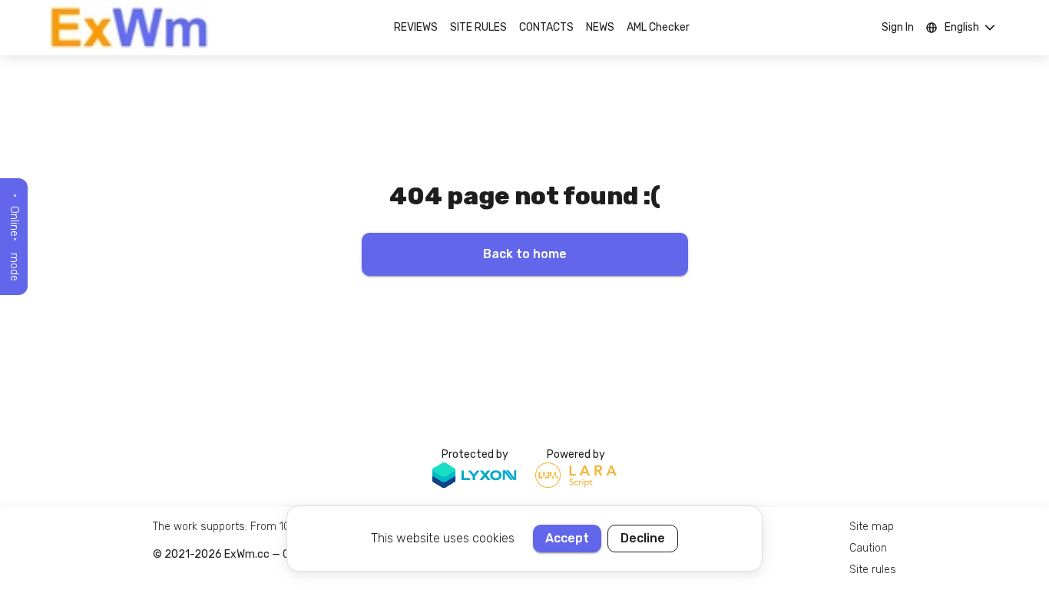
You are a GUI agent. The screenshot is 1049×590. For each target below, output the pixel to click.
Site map (871, 526)
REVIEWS (416, 27)
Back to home (525, 254)
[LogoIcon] (129, 27)
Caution (868, 548)
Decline (642, 538)
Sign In (898, 27)
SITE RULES (478, 27)
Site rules (872, 569)
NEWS (600, 27)
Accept (567, 538)
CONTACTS (546, 27)
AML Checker (658, 27)
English (962, 27)
